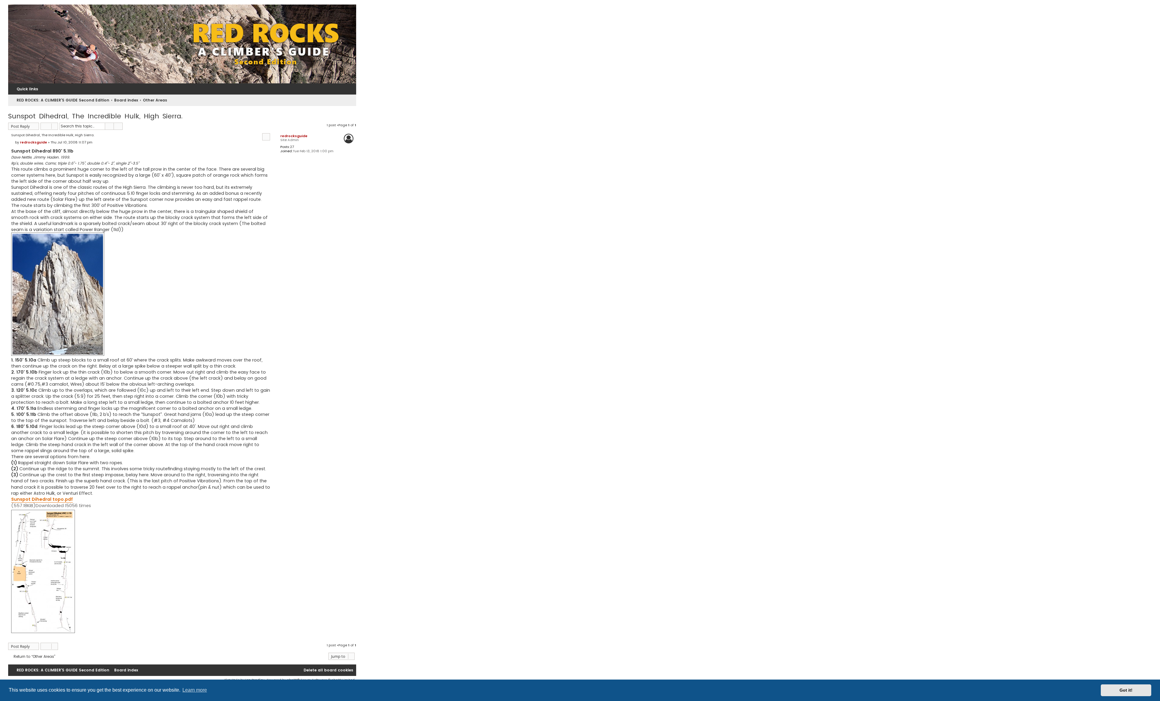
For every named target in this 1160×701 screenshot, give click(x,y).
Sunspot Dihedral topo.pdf (42, 499)
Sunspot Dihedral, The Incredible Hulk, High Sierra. (95, 116)
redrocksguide (294, 135)
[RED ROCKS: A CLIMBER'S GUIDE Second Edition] (182, 44)
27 (292, 147)
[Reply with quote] (266, 136)
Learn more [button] (194, 690)
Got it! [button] (1126, 690)
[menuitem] (325, 670)
